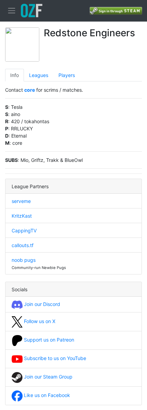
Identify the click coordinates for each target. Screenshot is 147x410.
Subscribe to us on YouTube (54, 358)
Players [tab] (66, 75)
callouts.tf (23, 245)
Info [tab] (14, 75)
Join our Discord (41, 304)
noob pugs (24, 260)
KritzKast (22, 216)
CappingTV (24, 230)
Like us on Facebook (46, 395)
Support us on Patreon (48, 340)
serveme (21, 201)
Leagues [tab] (38, 75)
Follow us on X (39, 321)
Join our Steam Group (47, 377)
